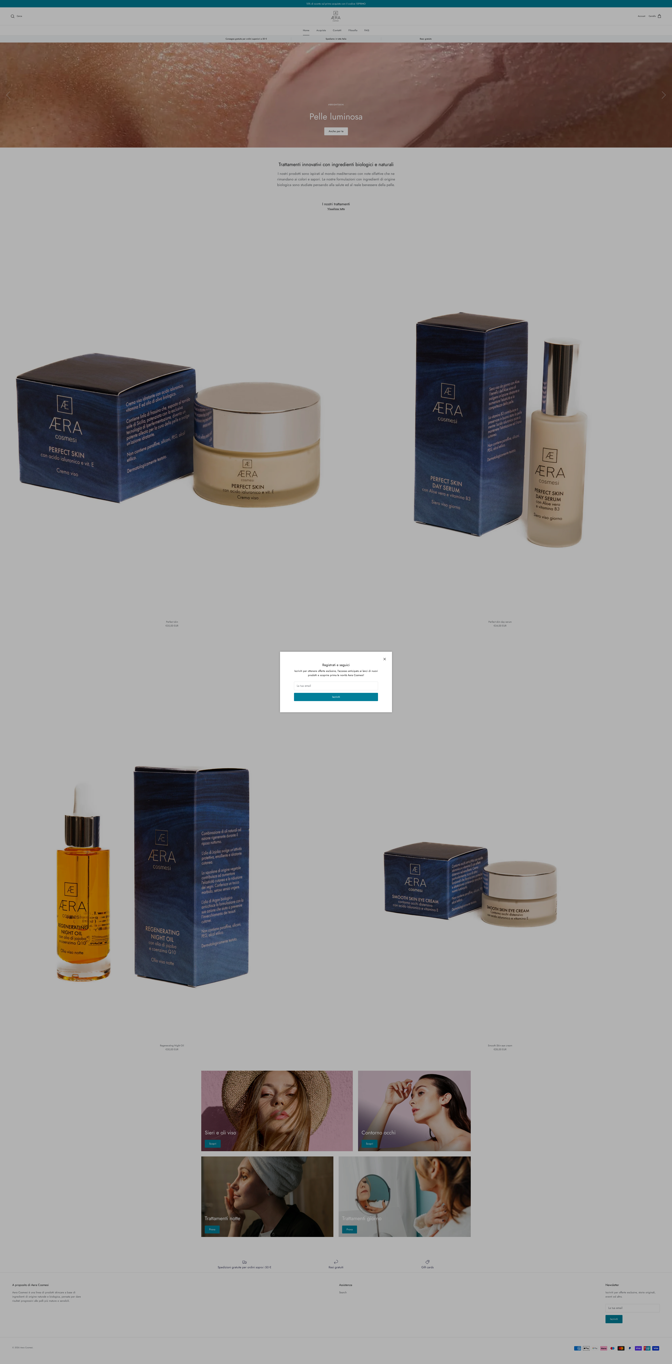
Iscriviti (336, 697)
